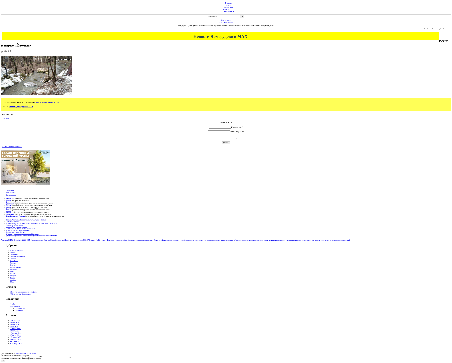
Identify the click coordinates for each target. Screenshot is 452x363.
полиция (272, 240)
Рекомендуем (19, 310)
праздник (279, 240)
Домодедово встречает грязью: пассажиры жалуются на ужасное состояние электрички (31, 235)
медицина (229, 240)
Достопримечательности (17, 256)
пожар (266, 240)
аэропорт (149, 240)
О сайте (228, 5)
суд (313, 240)
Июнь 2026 (14, 324)
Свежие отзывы (10, 190)
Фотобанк (13, 280)
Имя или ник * (237, 127)
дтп (205, 240)
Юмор (12, 282)
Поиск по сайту (212, 16)
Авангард (4, 240)
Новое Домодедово (57, 240)
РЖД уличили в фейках (13, 221)
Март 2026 (14, 331)
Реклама (12, 273)
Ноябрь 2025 (15, 339)
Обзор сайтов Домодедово (21, 294)
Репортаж (13, 275)
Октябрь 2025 (15, 341)
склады (304, 240)
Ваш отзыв (6, 118)
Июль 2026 (14, 322)
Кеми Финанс (14, 261)
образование (238, 240)
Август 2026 (15, 320)
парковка (250, 240)
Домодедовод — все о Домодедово (25, 353)
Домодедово (20, 239)
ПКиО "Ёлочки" (89, 240)
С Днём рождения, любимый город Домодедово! (20, 228)
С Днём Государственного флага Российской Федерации (22, 234)
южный (347, 240)
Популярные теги (11, 195)
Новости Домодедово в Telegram (23, 292)
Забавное (13, 259)
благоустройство (160, 240)
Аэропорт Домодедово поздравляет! (16, 227)
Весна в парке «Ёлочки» (12, 147)
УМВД (98, 240)
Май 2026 (14, 327)
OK (3, 361)
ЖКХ (28, 240)
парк (244, 240)
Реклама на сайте (20, 308)
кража (218, 240)
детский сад (193, 240)
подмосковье (258, 240)
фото (331, 240)
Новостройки (228, 11)
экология (341, 240)
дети (187, 240)
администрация (138, 240)
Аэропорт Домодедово (17, 250)
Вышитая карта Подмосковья (14, 225)
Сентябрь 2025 (16, 344)
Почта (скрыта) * (237, 132)
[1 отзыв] (43, 220)
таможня (317, 240)
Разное (12, 271)
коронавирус (211, 240)
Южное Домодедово (108, 240)
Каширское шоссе (37, 240)
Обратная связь (228, 7)
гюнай (183, 240)
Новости (67, 240)
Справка (12, 278)
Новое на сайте (10, 193)
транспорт (325, 240)
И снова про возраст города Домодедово (18, 230)
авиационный (120, 240)
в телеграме (46, 102)
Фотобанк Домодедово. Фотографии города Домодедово (22, 220)
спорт (309, 240)
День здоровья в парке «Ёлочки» (15, 232)
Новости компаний (15, 267)
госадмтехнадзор (173, 240)
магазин (223, 240)
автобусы (128, 240)
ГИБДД (10, 240)
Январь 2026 (15, 335)
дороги (200, 240)
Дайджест (13, 252)
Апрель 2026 (15, 329)
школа (335, 240)
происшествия (289, 240)
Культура (47, 240)
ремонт (298, 240)
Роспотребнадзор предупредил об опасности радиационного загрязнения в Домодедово (31, 223)
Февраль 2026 (15, 333)
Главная (228, 3)
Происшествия (228, 9)
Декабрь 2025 (15, 337)
